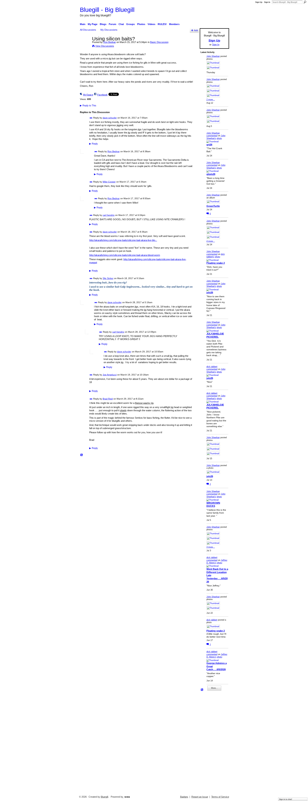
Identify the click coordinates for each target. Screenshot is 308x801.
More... (214, 688)
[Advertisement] (210, 742)
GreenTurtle (213, 206)
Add (196, 30)
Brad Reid (108, 398)
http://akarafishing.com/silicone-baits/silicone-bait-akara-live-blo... (123, 240)
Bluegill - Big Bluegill (107, 9)
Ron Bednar (109, 42)
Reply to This (88, 105)
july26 (209, 292)
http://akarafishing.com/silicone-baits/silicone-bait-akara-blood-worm (124, 255)
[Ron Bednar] (85, 44)
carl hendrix (109, 215)
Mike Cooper (109, 181)
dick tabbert (211, 366)
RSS (81, 455)
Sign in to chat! (285, 799)
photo (219, 138)
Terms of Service (220, 797)
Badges (184, 797)
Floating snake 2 (215, 263)
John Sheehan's (215, 137)
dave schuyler (110, 117)
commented (211, 135)
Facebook (102, 94)
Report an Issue (199, 797)
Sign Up (258, 2)
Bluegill (104, 797)
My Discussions (108, 29)
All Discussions (88, 29)
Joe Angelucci (110, 374)
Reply (93, 143)
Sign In (267, 2)
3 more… (210, 547)
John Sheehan (213, 56)
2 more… (210, 99)
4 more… (210, 241)
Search (305, 2)
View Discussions (104, 46)
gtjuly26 (210, 174)
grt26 (209, 144)
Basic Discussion (159, 42)
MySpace (88, 94)
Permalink (91, 117)
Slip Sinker (108, 278)
